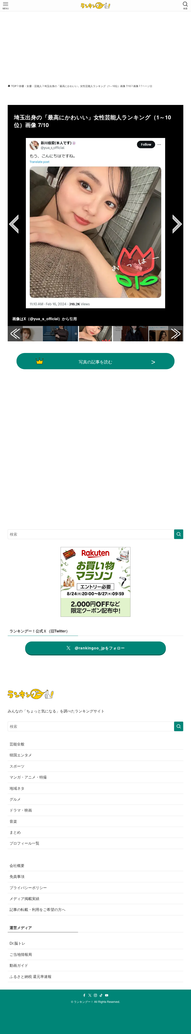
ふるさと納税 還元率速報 (30, 976)
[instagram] (95, 995)
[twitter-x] (90, 995)
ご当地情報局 (21, 954)
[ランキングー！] (95, 5)
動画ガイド (19, 965)
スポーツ (17, 766)
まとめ (15, 832)
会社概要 (17, 865)
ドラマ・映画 (21, 810)
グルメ (15, 799)
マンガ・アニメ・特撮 (28, 777)
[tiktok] (101, 995)
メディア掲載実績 (24, 898)
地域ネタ (17, 788)
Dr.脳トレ (17, 943)
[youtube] (107, 995)
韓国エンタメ (21, 755)
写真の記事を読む (95, 362)
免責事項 (17, 876)
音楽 (13, 821)
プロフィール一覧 (24, 843)
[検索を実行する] (178, 534)
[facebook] (84, 995)
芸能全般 (17, 744)
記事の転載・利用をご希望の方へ (37, 909)
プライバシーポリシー (28, 887)
